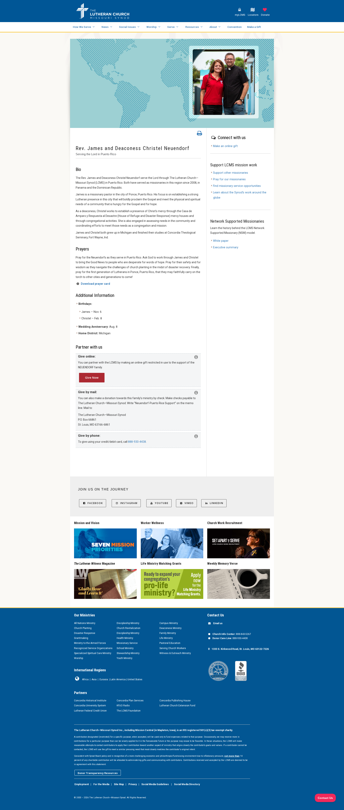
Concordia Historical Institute (90, 700)
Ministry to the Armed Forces (90, 643)
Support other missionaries (230, 172)
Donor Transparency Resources (98, 773)
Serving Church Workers (172, 648)
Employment (81, 784)
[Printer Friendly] (199, 134)
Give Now (92, 377)
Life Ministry (166, 638)
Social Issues (127, 26)
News (105, 26)
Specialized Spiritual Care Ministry (92, 653)
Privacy (132, 784)
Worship (151, 26)
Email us (218, 623)
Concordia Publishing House (175, 700)
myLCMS (240, 14)
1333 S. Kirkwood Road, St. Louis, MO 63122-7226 (240, 649)
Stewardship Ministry (128, 653)
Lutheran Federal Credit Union (90, 710)
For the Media (101, 784)
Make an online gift (225, 146)
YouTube (161, 503)
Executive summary (225, 247)
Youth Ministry (124, 658)
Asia (94, 679)
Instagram (129, 503)
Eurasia (104, 679)
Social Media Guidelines (155, 784)
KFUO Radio (123, 705)
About (213, 26)
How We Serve (82, 26)
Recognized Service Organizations (93, 648)
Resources (192, 26)
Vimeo (189, 503)
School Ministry (125, 648)
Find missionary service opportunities (237, 186)
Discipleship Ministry (128, 623)
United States (134, 679)
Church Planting (83, 628)
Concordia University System (90, 705)
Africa (85, 679)
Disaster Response (84, 633)
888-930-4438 (137, 441)
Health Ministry (125, 638)
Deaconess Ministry (170, 628)
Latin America (118, 679)
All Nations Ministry (84, 623)
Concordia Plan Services (130, 700)
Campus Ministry (168, 623)
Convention (234, 26)
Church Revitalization (128, 628)
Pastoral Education (169, 643)
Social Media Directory (187, 784)
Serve (171, 26)
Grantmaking (81, 638)
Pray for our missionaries (229, 179)
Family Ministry (167, 633)
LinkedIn (216, 503)
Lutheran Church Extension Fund (177, 705)
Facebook (95, 503)
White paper (221, 241)
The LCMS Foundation (129, 710)
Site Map (119, 784)
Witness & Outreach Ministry (175, 653)
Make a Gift (254, 26)
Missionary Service (127, 643)
